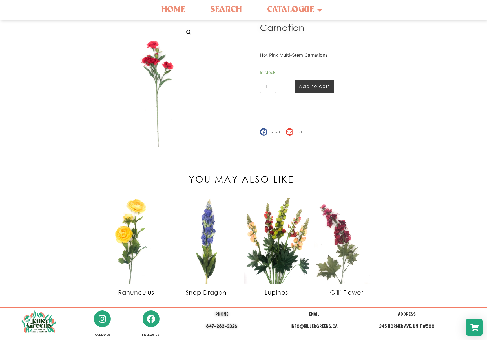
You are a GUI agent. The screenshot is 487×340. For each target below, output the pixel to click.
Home (173, 10)
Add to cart (314, 86)
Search (226, 10)
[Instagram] (102, 318)
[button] (271, 132)
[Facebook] (151, 318)
